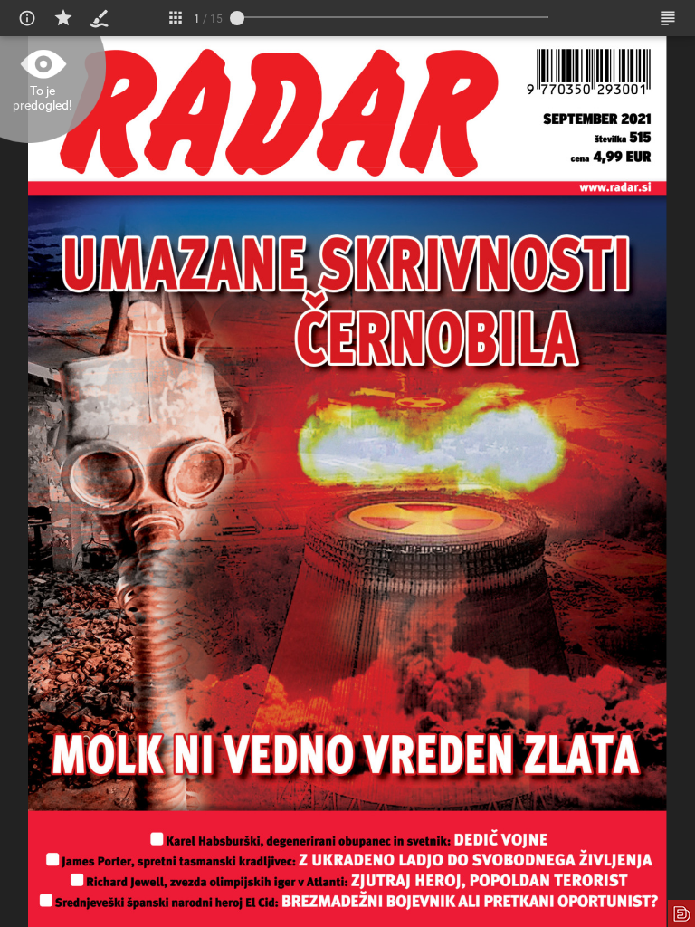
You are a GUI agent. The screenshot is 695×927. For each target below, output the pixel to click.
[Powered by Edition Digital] (681, 913)
